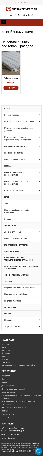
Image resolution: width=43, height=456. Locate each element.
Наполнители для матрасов (17, 275)
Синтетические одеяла (14, 190)
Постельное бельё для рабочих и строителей (19, 211)
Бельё (6, 197)
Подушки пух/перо (12, 301)
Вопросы (5, 356)
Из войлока (9, 320)
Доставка (5, 353)
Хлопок (7, 219)
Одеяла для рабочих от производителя (14, 173)
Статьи (4, 359)
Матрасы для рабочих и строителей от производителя (17, 138)
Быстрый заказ (11, 88)
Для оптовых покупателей (16, 245)
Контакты (5, 362)
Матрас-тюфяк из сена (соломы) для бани (19, 129)
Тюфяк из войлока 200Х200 (11, 79)
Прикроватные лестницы (15, 238)
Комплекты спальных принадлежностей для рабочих (18, 259)
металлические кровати (9, 445)
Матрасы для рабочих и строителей (25, 443)
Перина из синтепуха (13, 153)
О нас (3, 347)
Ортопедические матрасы (15, 146)
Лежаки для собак (12, 232)
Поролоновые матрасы (14, 159)
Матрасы (8, 108)
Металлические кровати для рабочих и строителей (21, 267)
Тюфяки (7, 314)
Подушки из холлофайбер (15, 294)
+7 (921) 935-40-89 (23, 14)
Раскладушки (10, 307)
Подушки (8, 281)
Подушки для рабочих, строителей (19, 288)
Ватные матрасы (11, 115)
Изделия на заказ (12, 251)
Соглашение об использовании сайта (18, 365)
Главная (5, 344)
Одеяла (7, 166)
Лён (6, 203)
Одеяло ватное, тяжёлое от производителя (16, 182)
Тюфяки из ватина (12, 326)
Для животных (10, 225)
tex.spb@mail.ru (21, 2)
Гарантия (5, 350)
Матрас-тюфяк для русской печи (19, 121)
